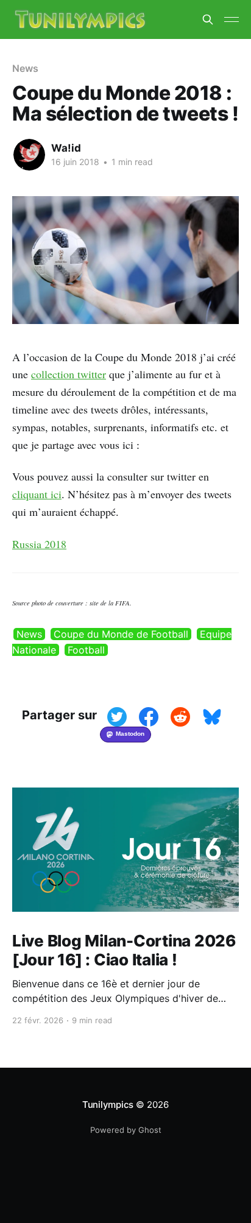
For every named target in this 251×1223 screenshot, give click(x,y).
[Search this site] (207, 19)
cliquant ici (37, 494)
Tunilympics (108, 1104)
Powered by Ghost (125, 1130)
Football (86, 650)
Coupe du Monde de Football (121, 634)
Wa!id (66, 148)
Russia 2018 (39, 544)
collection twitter (68, 374)
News (29, 634)
